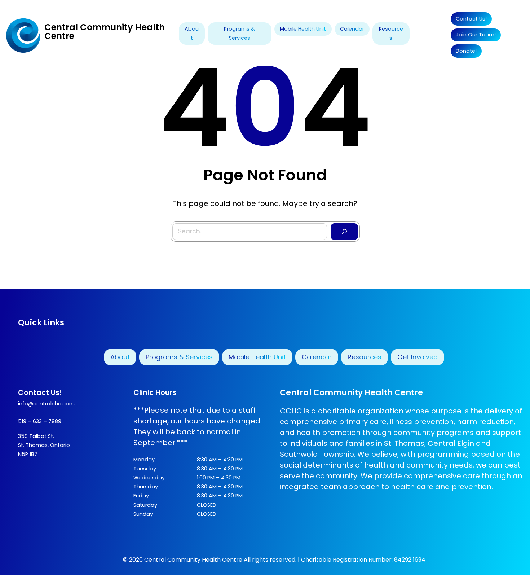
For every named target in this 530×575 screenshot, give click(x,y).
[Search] (344, 231)
